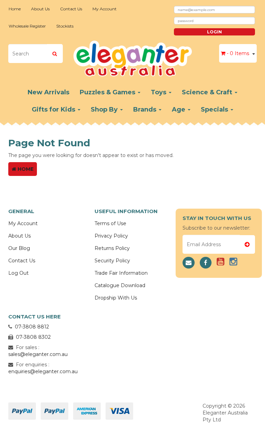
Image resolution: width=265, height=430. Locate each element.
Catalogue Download (120, 285)
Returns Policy (112, 248)
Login (214, 31)
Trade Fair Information (121, 273)
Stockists (64, 26)
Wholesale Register (27, 26)
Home (15, 8)
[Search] (55, 53)
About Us (40, 8)
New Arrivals (48, 92)
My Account (104, 8)
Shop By (105, 109)
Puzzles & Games (108, 92)
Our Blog (19, 248)
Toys (159, 92)
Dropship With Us (116, 298)
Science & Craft (208, 92)
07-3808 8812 (32, 327)
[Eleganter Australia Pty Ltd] (132, 56)
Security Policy (112, 261)
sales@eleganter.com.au (38, 354)
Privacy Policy (111, 236)
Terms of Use (110, 223)
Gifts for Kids (54, 109)
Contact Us (71, 8)
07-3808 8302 (33, 337)
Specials (215, 109)
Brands (145, 109)
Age (179, 109)
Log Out (18, 273)
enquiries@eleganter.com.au (43, 371)
